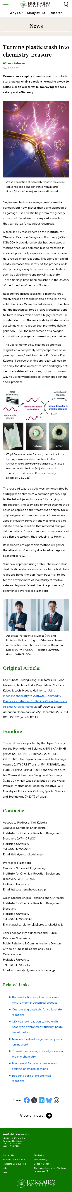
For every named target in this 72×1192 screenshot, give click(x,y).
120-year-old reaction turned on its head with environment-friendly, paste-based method (38, 1027)
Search (66, 4)
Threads (56, 1100)
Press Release (15, 63)
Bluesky (49, 1100)
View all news (31, 1115)
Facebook (27, 1100)
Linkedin (41, 1100)
